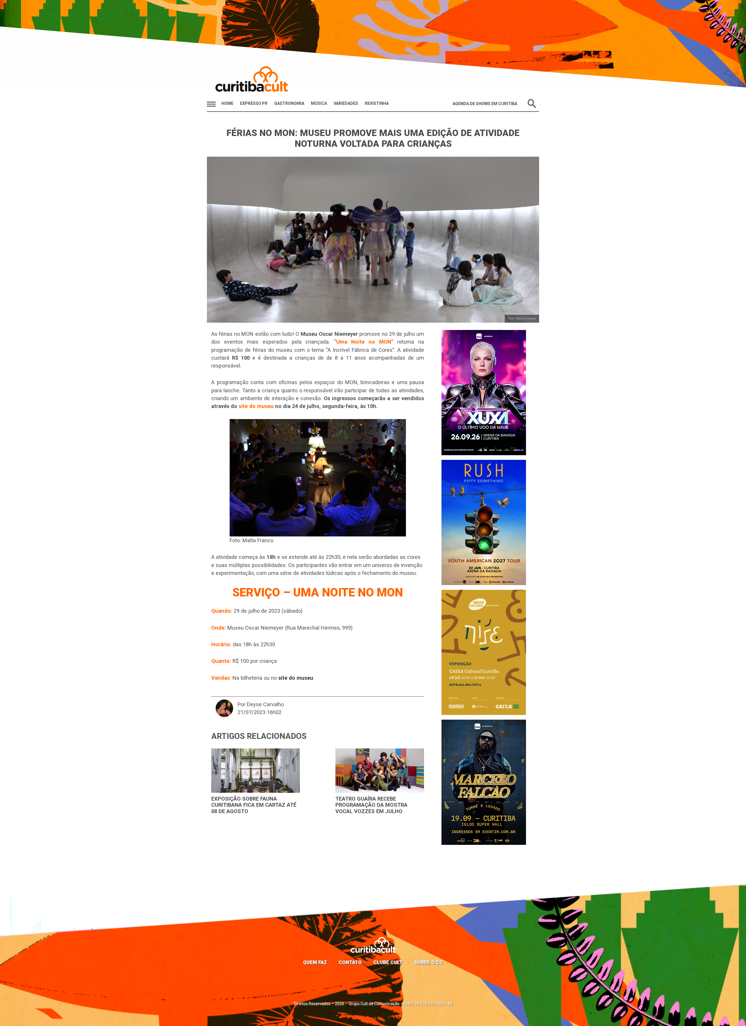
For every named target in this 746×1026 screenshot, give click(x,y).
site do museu (256, 406)
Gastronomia (289, 103)
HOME (227, 103)
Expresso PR (254, 103)
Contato (350, 962)
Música (319, 103)
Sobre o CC (428, 962)
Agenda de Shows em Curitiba (485, 103)
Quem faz (315, 962)
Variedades (346, 103)
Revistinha (377, 103)
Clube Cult (387, 962)
